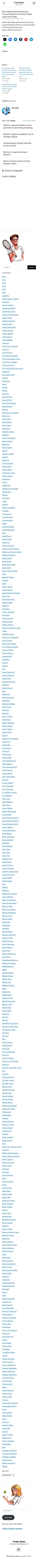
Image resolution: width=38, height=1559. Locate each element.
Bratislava (6, 428)
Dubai (4, 583)
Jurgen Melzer (7, 827)
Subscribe (8, 1517)
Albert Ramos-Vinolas (10, 299)
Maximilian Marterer (10, 960)
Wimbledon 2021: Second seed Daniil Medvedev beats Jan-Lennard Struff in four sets (26, 72)
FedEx (4, 631)
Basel (4, 384)
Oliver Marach (7, 1128)
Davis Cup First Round (10, 549)
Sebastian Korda (8, 1286)
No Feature (6, 1112)
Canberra (5, 460)
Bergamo (5, 394)
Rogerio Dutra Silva (9, 1245)
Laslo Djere (6, 849)
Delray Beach (7, 558)
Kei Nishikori (7, 833)
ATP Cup (5, 349)
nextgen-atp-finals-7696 (11, 1067)
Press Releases (7, 1175)
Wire (4, 1447)
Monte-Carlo (7, 1004)
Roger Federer (7, 1241)
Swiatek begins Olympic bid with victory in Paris (17, 144)
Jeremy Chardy (7, 783)
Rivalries (5, 1226)
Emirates (5, 606)
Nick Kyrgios (7, 1086)
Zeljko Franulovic (8, 1463)
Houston (5, 713)
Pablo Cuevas (7, 1140)
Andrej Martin (7, 330)
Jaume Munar (7, 773)
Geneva (5, 662)
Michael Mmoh (7, 973)
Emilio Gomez (7, 602)
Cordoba (5, 511)
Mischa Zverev (7, 998)
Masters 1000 (7, 938)
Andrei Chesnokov (9, 327)
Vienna (4, 1431)
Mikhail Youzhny (8, 985)
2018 (4, 283)
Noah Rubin (6, 1115)
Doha (4, 574)
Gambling (6, 659)
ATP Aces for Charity (10, 346)
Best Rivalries (7, 406)
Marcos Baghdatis (9, 912)
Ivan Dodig (6, 745)
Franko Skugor (7, 653)
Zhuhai (4, 1466)
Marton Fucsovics (9, 935)
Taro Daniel (6, 1343)
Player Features (8, 1162)
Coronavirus (6, 514)
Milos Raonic (7, 995)
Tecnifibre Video (8, 1352)
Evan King (6, 609)
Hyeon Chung (7, 729)
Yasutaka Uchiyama (9, 1450)
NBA (4, 1039)
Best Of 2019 (7, 400)
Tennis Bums (19, 2)
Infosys (5, 735)
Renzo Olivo (6, 1213)
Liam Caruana (7, 865)
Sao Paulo (6, 1279)
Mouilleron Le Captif (10, 1023)
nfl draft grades (8, 1080)
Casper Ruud (7, 469)
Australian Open (8, 375)
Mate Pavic (6, 950)
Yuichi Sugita (7, 1460)
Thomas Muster (8, 1378)
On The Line (7, 1131)
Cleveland (6, 498)
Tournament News (9, 1406)
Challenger (6, 485)
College (5, 504)
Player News (7, 1166)
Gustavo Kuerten (8, 681)
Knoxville (5, 843)
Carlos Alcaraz (7, 463)
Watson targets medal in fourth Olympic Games (16, 162)
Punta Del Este (7, 1181)
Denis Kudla (6, 561)
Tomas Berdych (8, 1390)
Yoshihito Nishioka (9, 1457)
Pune (4, 1178)
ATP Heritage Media (9, 356)
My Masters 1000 (8, 1030)
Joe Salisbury (7, 795)
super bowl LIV (8, 1336)
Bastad (4, 387)
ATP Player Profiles (9, 362)
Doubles (5, 580)
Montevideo (6, 1007)
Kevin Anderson (8, 837)
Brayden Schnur (8, 432)
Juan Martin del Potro (10, 821)
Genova (5, 666)
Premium (5, 1172)
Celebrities (6, 479)
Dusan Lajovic (7, 587)
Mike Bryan (6, 982)
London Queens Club (10, 871)
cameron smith (8, 454)
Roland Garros (7, 1251)
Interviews (6, 742)
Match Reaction (8, 944)
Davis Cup (6, 542)
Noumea (5, 1118)
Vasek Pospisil (7, 1425)
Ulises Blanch (7, 1416)
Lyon (4, 884)
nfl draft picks (7, 1083)
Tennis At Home (8, 1359)
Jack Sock (5, 751)
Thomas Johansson (9, 1374)
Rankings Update (8, 1200)
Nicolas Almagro (8, 1090)
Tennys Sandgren (9, 1365)
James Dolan (7, 757)
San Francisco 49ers (9, 1270)
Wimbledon (6, 1444)
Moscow (5, 1020)
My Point (5, 1033)
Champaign (6, 492)
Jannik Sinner (7, 770)
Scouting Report (8, 1283)
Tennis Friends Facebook (12, 1529)
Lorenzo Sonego (8, 874)
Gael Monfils (7, 656)
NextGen (5, 1064)
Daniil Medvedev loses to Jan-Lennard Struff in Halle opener (9, 86)
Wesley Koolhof (8, 1441)
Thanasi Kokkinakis (9, 1368)
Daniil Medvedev (8, 530)
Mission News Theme (12, 1556)
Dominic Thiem (8, 577)
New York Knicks (8, 1052)
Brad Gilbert (7, 422)
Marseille (5, 928)
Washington (6, 1438)
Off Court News (8, 1124)
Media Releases (8, 966)
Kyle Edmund (7, 846)
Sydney (5, 1340)
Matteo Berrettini (9, 954)
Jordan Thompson (9, 811)
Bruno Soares (7, 441)
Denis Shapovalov (9, 564)
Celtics (4, 482)
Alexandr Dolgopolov (10, 314)
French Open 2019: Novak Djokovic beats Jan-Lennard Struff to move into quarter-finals (9, 72)
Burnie (4, 450)
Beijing (4, 390)
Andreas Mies (7, 324)
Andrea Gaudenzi (8, 321)
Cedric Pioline (7, 476)
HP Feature (6, 719)
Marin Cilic (6, 922)
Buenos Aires (7, 447)
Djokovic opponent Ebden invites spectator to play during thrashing (18, 126)
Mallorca (5, 890)
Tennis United (7, 1362)
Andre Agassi (7, 318)
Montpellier (6, 1011)
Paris (4, 1143)
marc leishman (7, 897)
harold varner (7, 688)
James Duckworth (9, 761)
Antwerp (5, 343)
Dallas (4, 523)
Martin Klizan (7, 931)
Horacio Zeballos (8, 704)
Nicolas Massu (7, 1099)
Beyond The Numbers (10, 413)
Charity (5, 495)
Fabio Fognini (7, 621)
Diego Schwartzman (9, 571)
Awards (5, 378)
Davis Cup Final (8, 545)
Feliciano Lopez (8, 634)
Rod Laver (6, 1238)
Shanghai (5, 1289)
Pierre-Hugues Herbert (11, 1156)
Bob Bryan (6, 416)
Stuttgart (6, 1333)
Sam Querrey (7, 1267)
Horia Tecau (6, 707)
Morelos (5, 1017)
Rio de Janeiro (7, 1223)
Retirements (7, 1216)
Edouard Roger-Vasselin (11, 593)
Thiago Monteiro (8, 1371)
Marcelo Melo (7, 906)
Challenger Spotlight (10, 488)
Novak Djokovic (8, 1121)
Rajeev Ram (6, 1197)
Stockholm (6, 1327)
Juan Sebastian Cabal (10, 824)
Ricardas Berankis (9, 1219)
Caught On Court (8, 473)
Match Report (7, 947)
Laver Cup (6, 855)
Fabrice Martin (7, 625)
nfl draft (5, 1074)
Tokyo (4, 1387)
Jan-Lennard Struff (9, 767)
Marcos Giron (7, 916)
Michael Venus (7, 976)
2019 (4, 286)
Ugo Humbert (7, 1412)
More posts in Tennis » (29, 120)
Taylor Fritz (6, 1346)
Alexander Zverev (9, 311)
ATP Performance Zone (11, 359)
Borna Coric (6, 419)
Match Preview (7, 941)
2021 (4, 292)
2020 (4, 289)
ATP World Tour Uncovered (12, 368)
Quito (4, 1185)
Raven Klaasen (7, 1204)
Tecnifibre (6, 1349)
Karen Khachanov (9, 830)
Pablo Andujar (7, 1137)
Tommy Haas (7, 1393)
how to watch (7, 716)
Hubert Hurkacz (8, 723)
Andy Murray (7, 337)
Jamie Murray (7, 764)
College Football (8, 507)
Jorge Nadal (6, 814)
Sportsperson (7, 1305)
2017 (4, 280)
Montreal (5, 1014)
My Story (5, 1036)
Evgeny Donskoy (8, 612)
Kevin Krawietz (8, 840)
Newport (5, 1055)
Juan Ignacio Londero (10, 818)
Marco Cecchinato (9, 909)
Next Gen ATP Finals (10, 1061)
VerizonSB (6, 1428)
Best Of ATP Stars (9, 403)
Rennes (5, 1210)
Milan (4, 988)
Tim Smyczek (7, 1384)
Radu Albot (6, 1191)
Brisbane (5, 435)
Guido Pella (6, 678)
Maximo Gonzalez (9, 963)
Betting (5, 409)
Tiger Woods (7, 1381)
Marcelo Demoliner (9, 903)
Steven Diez (6, 1324)
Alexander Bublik (8, 308)
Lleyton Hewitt (8, 868)
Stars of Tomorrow (9, 1311)
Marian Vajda (7, 919)
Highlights (6, 700)
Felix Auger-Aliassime (10, 637)
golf (3, 669)
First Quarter (7, 640)
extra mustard (7, 618)
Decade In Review (8, 555)
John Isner (6, 799)
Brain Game (6, 425)
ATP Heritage (7, 352)
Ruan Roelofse (7, 1260)
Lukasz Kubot (7, 881)
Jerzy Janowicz (7, 789)
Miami (4, 969)
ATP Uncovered (8, 365)
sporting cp (6, 1302)
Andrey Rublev (7, 333)
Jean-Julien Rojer (8, 776)
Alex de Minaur (8, 305)
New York (6, 1048)
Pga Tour (5, 1150)
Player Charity (7, 1159)
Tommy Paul (7, 1397)
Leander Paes (7, 859)
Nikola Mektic (7, 1102)
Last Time (6, 852)
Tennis (4, 1355)
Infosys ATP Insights (10, 738)
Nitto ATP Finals (8, 1109)
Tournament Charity (10, 1403)
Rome (4, 1254)
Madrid (4, 887)
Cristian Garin (7, 520)
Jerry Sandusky (8, 786)
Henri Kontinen (8, 697)
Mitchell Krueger (8, 1001)
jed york (5, 780)
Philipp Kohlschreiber (10, 1153)
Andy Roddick (7, 340)
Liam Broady (7, 862)
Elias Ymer (6, 596)
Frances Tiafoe (7, 650)
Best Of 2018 (7, 397)
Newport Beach (8, 1058)
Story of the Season (9, 1330)
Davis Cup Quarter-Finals (11, 552)
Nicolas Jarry (7, 1093)
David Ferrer (7, 536)
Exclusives (6, 615)
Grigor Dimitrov (8, 675)
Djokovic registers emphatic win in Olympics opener (18, 135)
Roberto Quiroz (8, 1235)
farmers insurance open (11, 628)
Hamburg (5, 685)
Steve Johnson (7, 1321)
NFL (3, 1071)
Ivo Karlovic (6, 748)
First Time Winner (9, 643)
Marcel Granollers (9, 900)
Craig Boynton (7, 517)
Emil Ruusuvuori (8, 599)
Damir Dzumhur (8, 526)
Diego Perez (6, 568)
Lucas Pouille (7, 878)
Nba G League (7, 1042)
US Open (5, 1422)
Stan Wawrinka (8, 1308)
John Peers (6, 805)
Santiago (5, 1276)
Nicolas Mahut (7, 1096)
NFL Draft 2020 (8, 1077)
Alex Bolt (5, 302)
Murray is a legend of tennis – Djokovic (15, 153)
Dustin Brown (7, 590)
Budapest (5, 444)
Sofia (4, 1295)
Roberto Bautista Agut (10, 1232)
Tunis (4, 1409)
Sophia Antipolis (8, 1298)
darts (4, 533)
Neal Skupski (7, 1045)
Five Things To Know (10, 647)
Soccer (4, 1292)
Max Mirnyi (6, 957)
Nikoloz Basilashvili (9, 1105)
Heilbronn (6, 694)
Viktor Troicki (7, 1434)
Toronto (5, 1400)
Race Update (7, 1188)
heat (3, 691)
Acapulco (5, 295)
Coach (4, 501)
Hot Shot (5, 710)
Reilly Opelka (7, 1207)
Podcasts (5, 1169)
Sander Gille (6, 1273)
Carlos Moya (7, 466)
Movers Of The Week (10, 1026)
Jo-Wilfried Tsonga (9, 792)
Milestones (6, 992)
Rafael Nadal (7, 1194)
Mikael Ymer (7, 979)
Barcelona (6, 381)
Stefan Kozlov (7, 1314)
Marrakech (6, 925)
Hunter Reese (7, 726)
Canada (5, 457)
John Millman (7, 802)
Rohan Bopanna (8, 1248)
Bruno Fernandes (8, 438)
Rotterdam (6, 1257)
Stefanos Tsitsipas (9, 1317)
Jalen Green (6, 754)
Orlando (5, 1134)
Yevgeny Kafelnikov (9, 1453)
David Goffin (7, 539)
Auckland (5, 371)
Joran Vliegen (7, 808)
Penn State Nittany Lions (12, 1147)
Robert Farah (7, 1229)
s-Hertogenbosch (8, 1264)
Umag (4, 1419)
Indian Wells (7, 732)
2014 (4, 276)
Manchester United (9, 893)
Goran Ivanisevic (8, 672)
